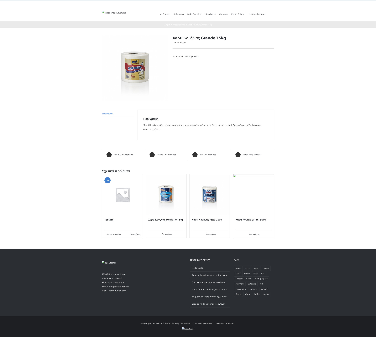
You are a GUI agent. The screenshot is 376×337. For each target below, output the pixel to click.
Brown (256, 268)
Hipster (239, 279)
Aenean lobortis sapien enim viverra (210, 275)
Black (238, 268)
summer (253, 289)
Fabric (247, 273)
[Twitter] (107, 302)
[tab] (118, 113)
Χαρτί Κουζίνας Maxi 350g (207, 219)
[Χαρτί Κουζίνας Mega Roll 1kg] (166, 194)
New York (240, 284)
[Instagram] (111, 302)
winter (266, 294)
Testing (109, 219)
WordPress (230, 323)
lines (248, 279)
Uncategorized (191, 56)
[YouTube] (119, 302)
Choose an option (113, 234)
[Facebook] (103, 302)
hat (262, 273)
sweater (264, 289)
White (257, 294)
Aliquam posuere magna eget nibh (209, 296)
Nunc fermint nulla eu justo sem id (209, 289)
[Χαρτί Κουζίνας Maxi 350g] (210, 194)
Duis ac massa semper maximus (208, 282)
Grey (255, 273)
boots (247, 268)
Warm (247, 294)
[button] (269, 13)
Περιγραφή (107, 113)
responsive (241, 289)
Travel (238, 294)
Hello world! (198, 268)
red (261, 284)
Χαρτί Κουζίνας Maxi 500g (251, 219)
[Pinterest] (115, 302)
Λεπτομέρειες (135, 234)
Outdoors (252, 284)
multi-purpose (261, 279)
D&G (238, 273)
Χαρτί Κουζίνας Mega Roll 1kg (165, 219)
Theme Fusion (186, 323)
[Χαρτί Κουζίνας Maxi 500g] (253, 194)
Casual (266, 268)
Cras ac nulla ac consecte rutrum (208, 304)
